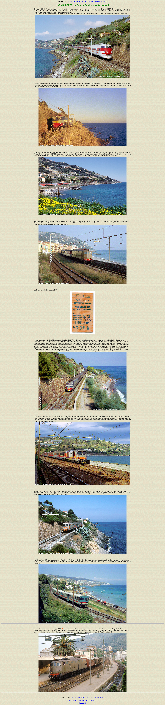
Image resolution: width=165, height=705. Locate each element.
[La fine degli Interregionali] (70, 351)
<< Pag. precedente (74, 1)
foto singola (104, 1)
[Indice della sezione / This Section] (87, 700)
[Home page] (82, 703)
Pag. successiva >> (94, 1)
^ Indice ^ (84, 1)
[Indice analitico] (73, 700)
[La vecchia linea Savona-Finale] (62, 629)
